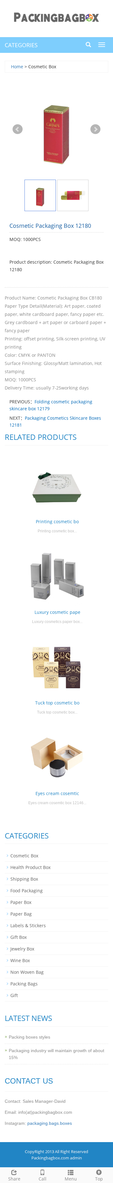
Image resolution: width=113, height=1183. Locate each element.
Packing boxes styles (29, 1037)
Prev (18, 129)
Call (42, 1179)
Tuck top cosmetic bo (57, 703)
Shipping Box (24, 879)
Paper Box (20, 902)
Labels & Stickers (28, 925)
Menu (71, 1179)
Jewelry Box (22, 949)
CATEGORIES (21, 45)
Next (95, 129)
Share (14, 1179)
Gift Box (18, 937)
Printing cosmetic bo (57, 521)
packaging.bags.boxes (49, 1123)
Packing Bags (24, 984)
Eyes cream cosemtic (57, 793)
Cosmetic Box (24, 856)
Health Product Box (30, 867)
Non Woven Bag (27, 972)
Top (99, 1179)
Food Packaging (26, 891)
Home (17, 67)
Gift (14, 995)
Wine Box (20, 960)
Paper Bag (21, 914)
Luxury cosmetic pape (57, 612)
